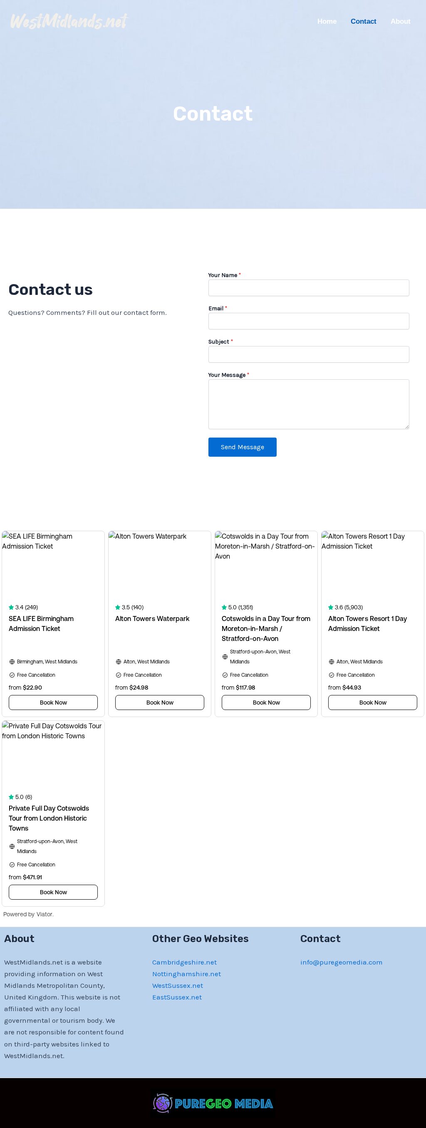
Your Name (224, 275)
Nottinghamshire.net (186, 974)
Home (327, 21)
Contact (363, 21)
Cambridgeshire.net (184, 962)
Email (218, 308)
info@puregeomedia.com (341, 962)
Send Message (242, 447)
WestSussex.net (177, 985)
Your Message (229, 374)
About (401, 21)
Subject (220, 341)
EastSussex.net (177, 997)
